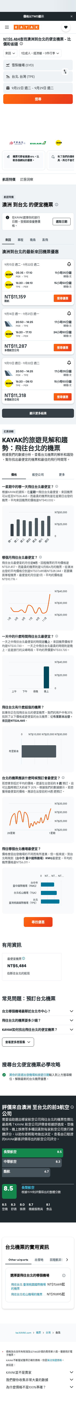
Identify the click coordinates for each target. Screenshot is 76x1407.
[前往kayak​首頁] (26, 27)
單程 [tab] (21, 240)
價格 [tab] (14, 474)
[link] (38, 922)
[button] (71, 16)
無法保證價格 (54, 1360)
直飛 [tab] (45, 240)
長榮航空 (27, 1187)
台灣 (48, 1332)
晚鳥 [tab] (33, 240)
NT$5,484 (11, 39)
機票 (38, 1332)
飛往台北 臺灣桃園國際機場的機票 (28, 1286)
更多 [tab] (62, 474)
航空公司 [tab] (38, 474)
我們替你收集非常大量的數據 (27, 1380)
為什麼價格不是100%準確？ (26, 1387)
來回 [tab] (8, 240)
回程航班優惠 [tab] (58, 1260)
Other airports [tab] (18, 1260)
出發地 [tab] (39, 1260)
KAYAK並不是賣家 (18, 1372)
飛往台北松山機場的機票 (26, 1294)
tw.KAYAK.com (23, 1332)
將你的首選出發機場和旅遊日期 (29, 1075)
